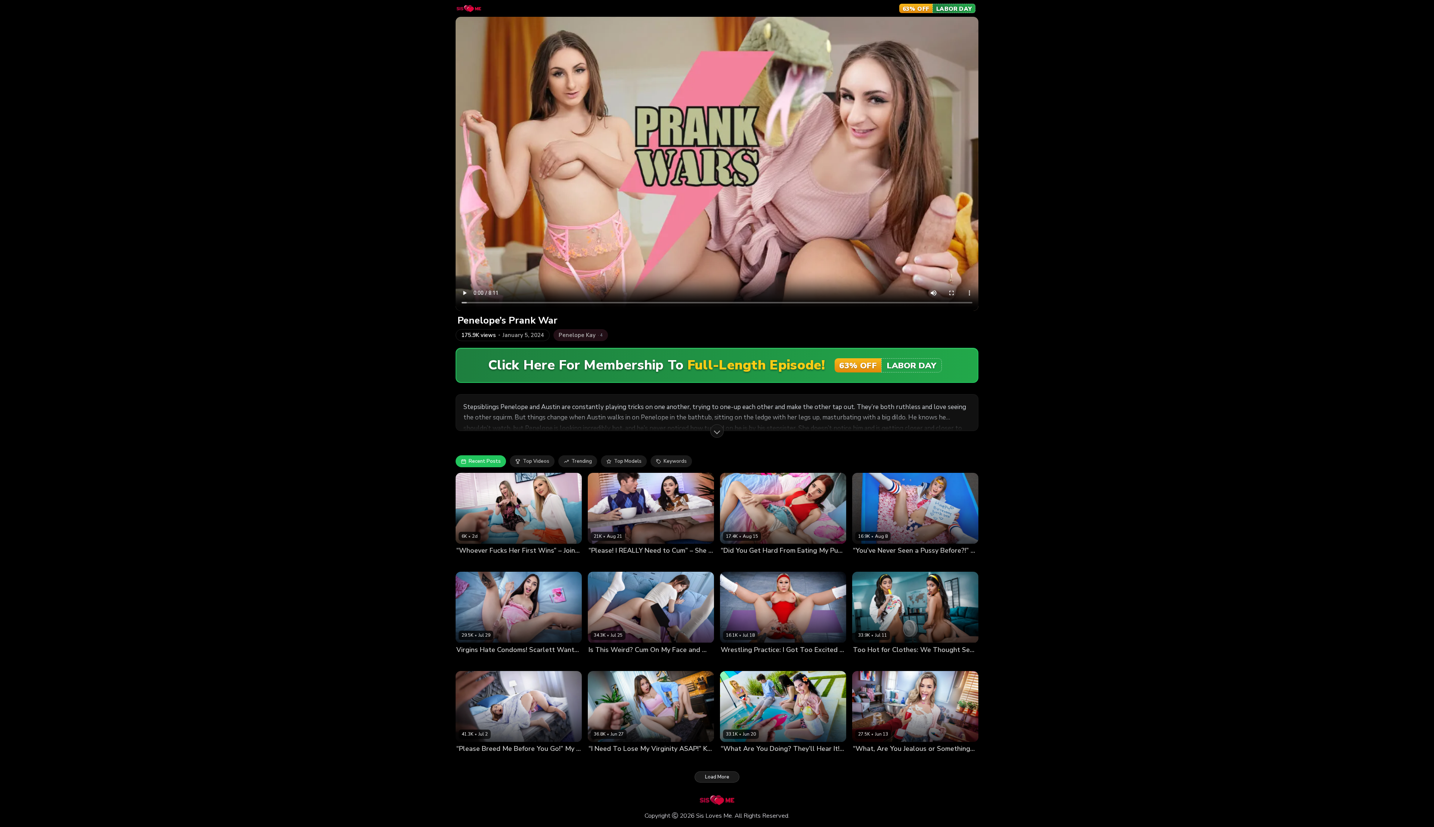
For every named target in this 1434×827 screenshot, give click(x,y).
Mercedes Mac (738, 563)
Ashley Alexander (874, 761)
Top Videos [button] (536, 461)
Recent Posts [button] (485, 461)
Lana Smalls (603, 662)
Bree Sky (599, 563)
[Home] (469, 8)
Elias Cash (910, 761)
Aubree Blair (471, 563)
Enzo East (624, 563)
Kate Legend (603, 761)
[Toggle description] (717, 431)
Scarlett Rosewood (479, 662)
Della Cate (469, 761)
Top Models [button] (628, 461)
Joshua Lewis (543, 563)
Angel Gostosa (738, 761)
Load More (717, 777)
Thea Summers (871, 563)
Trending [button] (581, 461)
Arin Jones (764, 662)
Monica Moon (868, 662)
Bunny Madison (507, 563)
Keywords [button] (675, 461)
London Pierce (521, 662)
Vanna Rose (735, 662)
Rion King (898, 662)
